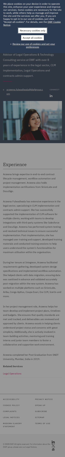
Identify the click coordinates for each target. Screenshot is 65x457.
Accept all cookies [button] (32, 37)
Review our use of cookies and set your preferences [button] (34, 45)
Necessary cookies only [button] (32, 30)
